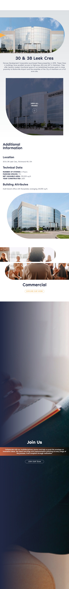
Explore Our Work (34, 291)
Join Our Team (34, 461)
